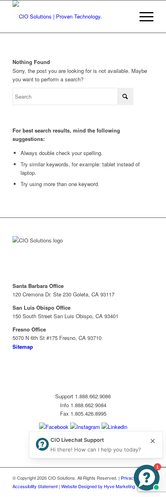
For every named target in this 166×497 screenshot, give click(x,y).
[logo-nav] (68, 16)
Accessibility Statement (35, 486)
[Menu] (142, 16)
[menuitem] (142, 16)
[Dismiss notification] (153, 441)
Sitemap (22, 346)
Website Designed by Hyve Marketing (98, 486)
